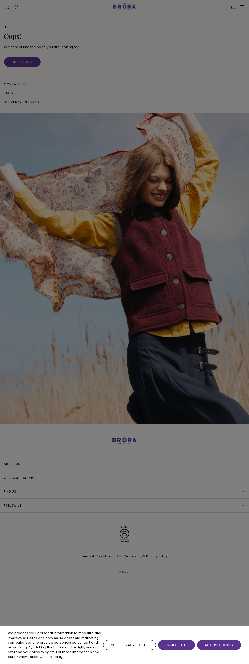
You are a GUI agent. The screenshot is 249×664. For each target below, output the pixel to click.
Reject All (176, 645)
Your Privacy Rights (129, 645)
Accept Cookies (219, 645)
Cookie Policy (51, 657)
